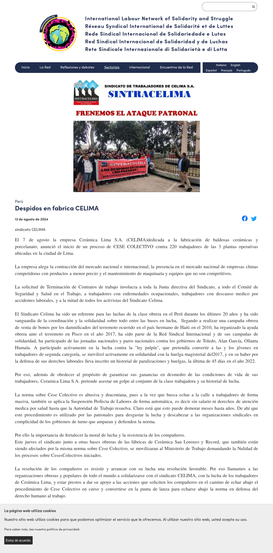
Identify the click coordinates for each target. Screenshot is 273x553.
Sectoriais (111, 67)
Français (226, 70)
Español (211, 70)
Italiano (221, 65)
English (235, 65)
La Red (45, 67)
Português (244, 70)
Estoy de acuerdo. (18, 540)
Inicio (25, 67)
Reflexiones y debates (77, 67)
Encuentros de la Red (176, 67)
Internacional (139, 67)
